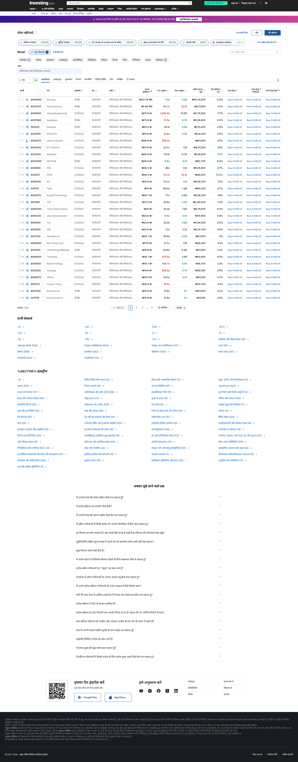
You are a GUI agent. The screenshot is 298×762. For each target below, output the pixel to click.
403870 (35, 175)
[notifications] (260, 2)
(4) (19, 379)
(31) (161, 441)
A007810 (36, 291)
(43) (153, 339)
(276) (231, 441)
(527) (222, 326)
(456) (227, 417)
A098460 (36, 243)
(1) (153, 333)
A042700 (36, 106)
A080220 (36, 216)
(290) (226, 351)
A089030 (36, 257)
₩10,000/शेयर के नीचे (154, 42)
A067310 (36, 236)
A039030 (36, 147)
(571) (165, 345)
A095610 (36, 223)
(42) (157, 404)
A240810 (36, 134)
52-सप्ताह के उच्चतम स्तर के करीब (106, 42)
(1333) (27, 345)
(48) (232, 339)
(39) (168, 448)
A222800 (36, 154)
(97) (27, 392)
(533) (240, 435)
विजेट (190, 694)
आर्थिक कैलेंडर (131, 8)
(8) (86, 333)
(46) (87, 326)
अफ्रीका (89, 13)
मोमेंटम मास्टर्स (30, 42)
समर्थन (226, 694)
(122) (91, 358)
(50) (160, 417)
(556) (23, 385)
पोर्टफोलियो (192, 688)
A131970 (35, 284)
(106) (154, 326)
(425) (227, 385)
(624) (24, 358)
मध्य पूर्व (67, 13)
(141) (160, 385)
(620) (96, 404)
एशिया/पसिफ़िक (78, 13)
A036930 (36, 113)
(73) (91, 398)
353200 (35, 127)
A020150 (36, 250)
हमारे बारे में (228, 681)
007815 (35, 298)
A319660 (36, 168)
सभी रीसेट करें (58, 52)
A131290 (35, 202)
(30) (92, 460)
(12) (159, 398)
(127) (165, 435)
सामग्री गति (190, 42)
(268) (99, 392)
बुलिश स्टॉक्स (64, 42)
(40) (94, 448)
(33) (99, 417)
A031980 (36, 229)
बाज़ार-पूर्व (44, 13)
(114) (92, 385)
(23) (19, 333)
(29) (21, 423)
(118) (87, 339)
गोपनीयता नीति (272, 754)
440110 (35, 188)
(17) (231, 460)
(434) (31, 460)
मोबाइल (191, 681)
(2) (19, 326)
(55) (24, 417)
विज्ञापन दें (228, 688)
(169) (230, 398)
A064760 (36, 209)
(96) (167, 460)
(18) (224, 410)
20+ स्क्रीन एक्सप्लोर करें (266, 42)
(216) (100, 441)
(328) (160, 429)
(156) (223, 345)
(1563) (96, 345)
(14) (33, 448)
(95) (99, 429)
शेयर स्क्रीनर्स (146, 8)
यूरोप (60, 13)
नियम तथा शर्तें (257, 754)
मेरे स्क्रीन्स (272, 32)
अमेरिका (53, 13)
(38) (230, 429)
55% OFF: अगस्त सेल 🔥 (216, 3)
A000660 (36, 100)
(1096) (23, 351)
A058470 (36, 141)
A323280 (36, 270)
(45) (28, 410)
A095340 (36, 182)
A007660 (36, 120)
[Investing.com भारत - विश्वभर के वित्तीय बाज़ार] (42, 3)
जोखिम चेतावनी (287, 754)
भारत (34, 13)
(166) (30, 398)
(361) (29, 435)
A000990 (36, 161)
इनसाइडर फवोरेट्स (224, 42)
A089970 (36, 277)
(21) (166, 379)
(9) (99, 454)
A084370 (36, 195)
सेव (256, 32)
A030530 (36, 264)
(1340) (158, 351)
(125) (27, 404)
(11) (231, 404)
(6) (19, 339)
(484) (91, 351)
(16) (161, 392)
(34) (234, 448)
